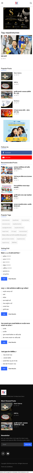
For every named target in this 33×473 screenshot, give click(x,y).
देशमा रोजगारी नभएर (7, 355)
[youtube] (8, 454)
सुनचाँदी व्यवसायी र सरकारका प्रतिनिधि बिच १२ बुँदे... (22, 92)
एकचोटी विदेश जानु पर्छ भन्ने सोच (10, 361)
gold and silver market (8, 239)
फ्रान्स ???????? (6, 259)
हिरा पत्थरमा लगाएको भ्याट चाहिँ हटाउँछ (12, 337)
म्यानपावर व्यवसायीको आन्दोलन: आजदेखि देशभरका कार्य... (22, 205)
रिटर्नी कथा (14, 242)
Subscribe (28, 444)
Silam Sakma (17, 73)
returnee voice (6, 224)
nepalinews (15, 220)
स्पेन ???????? (6, 262)
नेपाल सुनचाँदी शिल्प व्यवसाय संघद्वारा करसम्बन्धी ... (21, 186)
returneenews (25, 220)
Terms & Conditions (7, 466)
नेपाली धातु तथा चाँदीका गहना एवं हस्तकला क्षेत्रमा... (23, 177)
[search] (31, 3)
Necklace (16, 101)
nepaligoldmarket (6, 227)
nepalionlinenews (19, 227)
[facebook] (3, 454)
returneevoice (6, 220)
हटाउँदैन (5, 331)
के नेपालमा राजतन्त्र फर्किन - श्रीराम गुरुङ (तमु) (22, 111)
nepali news (5, 231)
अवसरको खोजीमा (7, 358)
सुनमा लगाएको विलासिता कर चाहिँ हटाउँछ (12, 334)
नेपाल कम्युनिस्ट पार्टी (7, 303)
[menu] (2, 3)
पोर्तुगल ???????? (7, 265)
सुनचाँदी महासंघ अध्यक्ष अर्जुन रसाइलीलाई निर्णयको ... (23, 195)
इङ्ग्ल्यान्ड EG (6, 271)
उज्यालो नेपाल (6, 306)
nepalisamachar (17, 224)
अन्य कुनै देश (6, 274)
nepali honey (5, 242)
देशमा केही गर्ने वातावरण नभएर (10, 364)
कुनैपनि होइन (6, 309)
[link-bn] (16, 18)
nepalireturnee (21, 239)
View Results (12, 279)
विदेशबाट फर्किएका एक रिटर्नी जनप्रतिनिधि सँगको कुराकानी (14, 235)
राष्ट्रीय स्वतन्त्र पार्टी (8, 291)
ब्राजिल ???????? (7, 256)
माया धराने (4, 56)
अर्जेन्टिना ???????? (7, 268)
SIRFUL (16, 82)
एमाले (4, 294)
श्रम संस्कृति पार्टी (7, 300)
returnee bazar (23, 231)
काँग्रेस (4, 297)
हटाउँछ (4, 328)
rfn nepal (13, 231)
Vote (4, 279)
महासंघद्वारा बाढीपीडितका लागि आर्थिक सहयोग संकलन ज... (22, 168)
